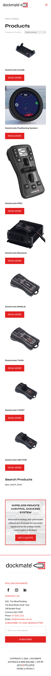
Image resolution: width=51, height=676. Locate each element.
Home (7, 19)
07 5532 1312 (18, 616)
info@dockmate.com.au (21, 619)
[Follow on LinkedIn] (25, 590)
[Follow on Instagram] (16, 590)
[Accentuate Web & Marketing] (25, 665)
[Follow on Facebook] (8, 590)
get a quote (25, 538)
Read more (14, 77)
